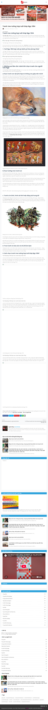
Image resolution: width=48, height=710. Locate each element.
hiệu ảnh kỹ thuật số (24, 600)
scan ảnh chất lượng (24, 622)
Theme (27, 708)
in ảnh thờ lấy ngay (24, 605)
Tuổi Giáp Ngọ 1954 (7, 35)
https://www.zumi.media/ (11, 634)
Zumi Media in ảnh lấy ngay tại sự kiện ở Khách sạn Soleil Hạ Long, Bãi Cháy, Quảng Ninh (26, 543)
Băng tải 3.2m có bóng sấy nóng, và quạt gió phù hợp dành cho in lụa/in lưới (26, 444)
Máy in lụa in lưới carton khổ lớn (16, 439)
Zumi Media (7, 28)
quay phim (24, 616)
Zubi (43, 708)
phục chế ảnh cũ (24, 614)
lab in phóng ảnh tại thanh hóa (24, 611)
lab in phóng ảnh (24, 609)
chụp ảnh (24, 594)
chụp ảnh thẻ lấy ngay (24, 596)
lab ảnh (24, 607)
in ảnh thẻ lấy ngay (24, 603)
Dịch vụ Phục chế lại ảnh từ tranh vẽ (17, 531)
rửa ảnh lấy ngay (24, 618)
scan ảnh (24, 620)
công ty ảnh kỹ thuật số (24, 598)
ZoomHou (26, 45)
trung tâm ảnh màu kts (24, 625)
